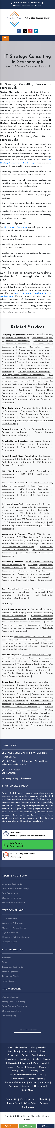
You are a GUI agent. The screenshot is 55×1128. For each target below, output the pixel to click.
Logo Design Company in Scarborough (21, 658)
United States (17, 1079)
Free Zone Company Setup (17, 483)
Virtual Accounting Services (16, 610)
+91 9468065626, (21, 3)
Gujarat (42, 1055)
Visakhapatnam (37, 1071)
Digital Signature (10, 933)
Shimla (36, 1059)
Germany (26, 1086)
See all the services (28, 1030)
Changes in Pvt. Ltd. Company (16, 937)
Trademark (7, 637)
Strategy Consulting (11, 1011)
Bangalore (13, 1052)
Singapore (13, 1086)
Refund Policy (30, 1103)
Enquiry (47, 1126)
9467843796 (35, 3)
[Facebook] (19, 31)
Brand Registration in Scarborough (20, 640)
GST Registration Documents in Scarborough (26, 507)
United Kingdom (35, 1079)
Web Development (11, 655)
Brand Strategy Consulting (14, 1006)
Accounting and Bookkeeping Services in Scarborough (27, 580)
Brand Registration (11, 972)
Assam (24, 1052)
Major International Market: (23, 1075)
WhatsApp (28, 1126)
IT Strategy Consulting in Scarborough (34, 722)
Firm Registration (11, 408)
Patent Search (8, 981)
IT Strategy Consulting (15, 228)
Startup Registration (12, 429)
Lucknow (31, 1067)
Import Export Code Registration (19, 456)
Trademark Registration (13, 967)
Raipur (25, 1055)
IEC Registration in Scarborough (31, 459)
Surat (44, 1063)
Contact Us (11, 1100)
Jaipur (10, 1067)
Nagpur (42, 1067)
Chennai (46, 1059)
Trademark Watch (10, 976)
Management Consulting (13, 1002)
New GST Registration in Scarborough (34, 519)
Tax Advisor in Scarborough (31, 592)
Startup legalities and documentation (27, 834)
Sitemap (44, 1103)
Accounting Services (12, 562)
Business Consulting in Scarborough (21, 707)
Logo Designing (9, 1016)
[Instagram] (30, 31)
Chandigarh (12, 1055)
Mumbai (42, 1048)
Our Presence (28, 1107)
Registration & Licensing (14, 441)
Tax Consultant (10, 589)
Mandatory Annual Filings (14, 928)
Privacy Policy (13, 1103)
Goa (34, 1055)
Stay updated (16, 844)
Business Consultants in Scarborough (33, 704)
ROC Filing (7, 604)
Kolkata (26, 1063)
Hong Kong (39, 1086)
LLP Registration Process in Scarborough (23, 375)
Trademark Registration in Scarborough (32, 637)
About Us (43, 1100)
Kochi (13, 1071)
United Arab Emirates (15, 1083)
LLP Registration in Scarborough (34, 372)
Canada (32, 1083)
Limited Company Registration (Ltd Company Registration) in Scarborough (27, 384)
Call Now (10, 1126)
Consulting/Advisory (12, 682)
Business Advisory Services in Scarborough (23, 725)
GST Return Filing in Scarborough (35, 504)
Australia (44, 1083)
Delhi (32, 1048)
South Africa (27, 1090)
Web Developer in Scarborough (31, 664)
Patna (42, 1052)
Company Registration (13, 335)
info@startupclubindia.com (28, 6)
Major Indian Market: (17, 1048)
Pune (35, 1063)
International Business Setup (15, 889)
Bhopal (22, 1071)
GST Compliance (10, 504)
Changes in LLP (9, 942)
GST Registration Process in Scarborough (24, 523)
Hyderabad (13, 1063)
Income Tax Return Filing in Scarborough (21, 541)
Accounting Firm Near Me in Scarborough (26, 577)
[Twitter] (25, 31)
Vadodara (24, 1059)
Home (7, 66)
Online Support (22, 855)
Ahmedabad (10, 1059)
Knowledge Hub (27, 1100)
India (41, 1075)
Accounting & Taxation (14, 534)
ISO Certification (11, 471)
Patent (5, 962)
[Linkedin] (36, 31)
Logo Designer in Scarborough (36, 655)
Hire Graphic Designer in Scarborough (21, 673)
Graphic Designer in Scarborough (34, 670)
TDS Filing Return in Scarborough (34, 537)
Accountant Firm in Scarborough (34, 574)
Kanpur (20, 1067)
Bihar (33, 1052)
